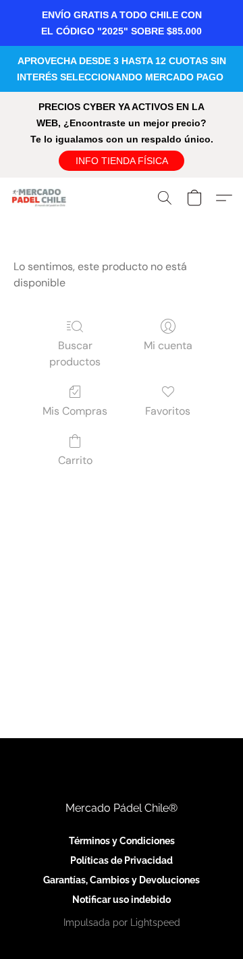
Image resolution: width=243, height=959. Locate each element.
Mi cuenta (168, 345)
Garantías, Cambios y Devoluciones (121, 880)
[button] (121, 161)
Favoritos (167, 411)
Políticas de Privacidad (121, 860)
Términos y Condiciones (122, 840)
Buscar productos (75, 353)
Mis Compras (75, 411)
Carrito (75, 460)
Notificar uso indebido (121, 899)
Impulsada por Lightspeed (121, 922)
